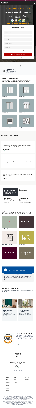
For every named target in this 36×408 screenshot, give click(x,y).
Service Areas (8, 382)
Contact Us (27, 0)
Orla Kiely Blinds (21, 244)
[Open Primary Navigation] (34, 3)
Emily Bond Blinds (22, 259)
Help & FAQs (32, 0)
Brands (15, 385)
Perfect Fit (15, 382)
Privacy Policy (27, 377)
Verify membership (20, 344)
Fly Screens (15, 384)
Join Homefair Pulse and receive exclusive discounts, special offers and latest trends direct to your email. (18, 51)
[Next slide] (31, 295)
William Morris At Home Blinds (7, 244)
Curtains (15, 379)
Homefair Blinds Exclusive (6, 259)
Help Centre (7, 379)
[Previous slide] (24, 295)
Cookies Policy (27, 379)
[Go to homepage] (18, 354)
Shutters (15, 377)
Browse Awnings (22, 112)
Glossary (7, 388)
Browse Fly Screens (22, 127)
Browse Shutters (21, 96)
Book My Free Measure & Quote (18, 54)
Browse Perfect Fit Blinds (6, 127)
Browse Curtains (5, 112)
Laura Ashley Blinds (22, 228)
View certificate (28, 344)
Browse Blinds (4, 96)
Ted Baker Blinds (5, 228)
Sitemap (7, 390)
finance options (7, 279)
